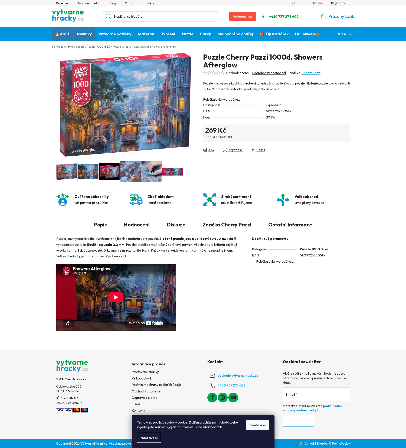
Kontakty (148, 3)
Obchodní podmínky (146, 391)
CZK (293, 3)
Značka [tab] (226, 224)
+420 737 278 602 (284, 16)
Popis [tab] (100, 224)
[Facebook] (212, 397)
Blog (113, 3)
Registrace (338, 3)
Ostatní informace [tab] (290, 224)
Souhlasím (258, 425)
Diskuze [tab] (176, 224)
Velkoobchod (242, 16)
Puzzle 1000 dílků (314, 249)
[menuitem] (62, 34)
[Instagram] (223, 397)
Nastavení (148, 438)
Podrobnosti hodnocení (269, 73)
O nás (129, 3)
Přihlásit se (298, 421)
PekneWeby (341, 443)
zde (220, 427)
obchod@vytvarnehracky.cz (238, 375)
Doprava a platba (88, 3)
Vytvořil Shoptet (316, 443)
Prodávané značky (145, 372)
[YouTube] (233, 397)
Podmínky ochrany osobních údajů (156, 384)
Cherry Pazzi (311, 73)
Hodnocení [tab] (137, 224)
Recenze (62, 3)
